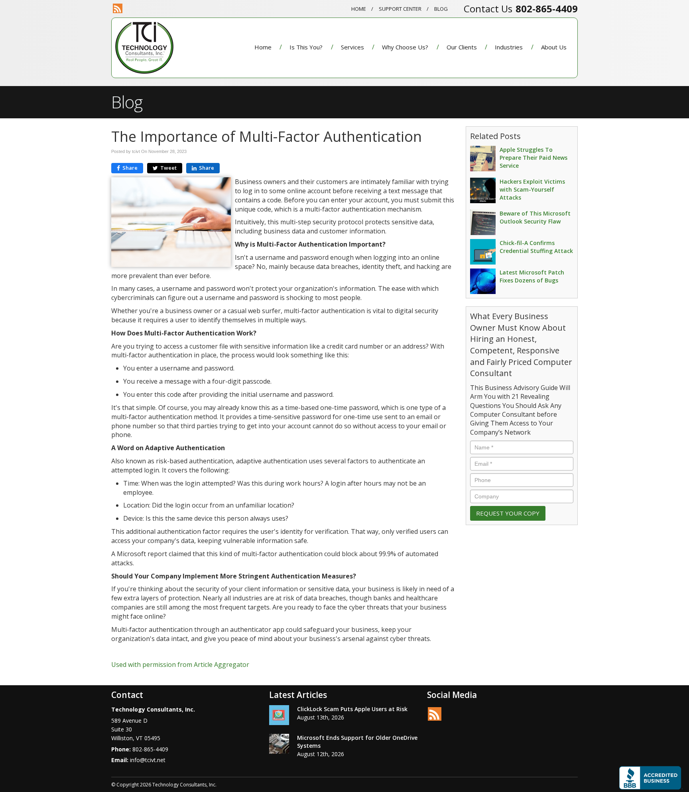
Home (358, 8)
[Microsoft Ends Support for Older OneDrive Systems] (279, 744)
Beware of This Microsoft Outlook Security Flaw (535, 217)
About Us (554, 47)
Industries (509, 47)
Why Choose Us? (405, 47)
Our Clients (462, 47)
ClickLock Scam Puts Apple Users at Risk (352, 709)
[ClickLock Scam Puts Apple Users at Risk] (279, 715)
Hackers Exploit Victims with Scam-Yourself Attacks (532, 189)
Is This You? (306, 47)
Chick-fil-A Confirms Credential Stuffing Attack (536, 247)
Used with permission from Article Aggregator (180, 664)
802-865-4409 (547, 8)
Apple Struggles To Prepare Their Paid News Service (533, 157)
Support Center (400, 8)
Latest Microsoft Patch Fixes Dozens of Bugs (532, 276)
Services (352, 47)
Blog (441, 8)
